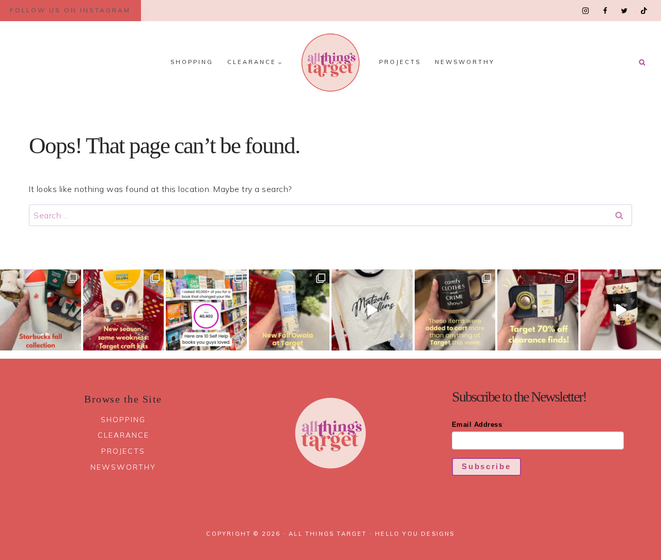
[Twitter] (624, 11)
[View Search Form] (642, 62)
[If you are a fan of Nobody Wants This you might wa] (372, 309)
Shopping (191, 62)
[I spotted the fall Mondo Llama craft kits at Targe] (123, 309)
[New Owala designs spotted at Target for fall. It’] (289, 309)
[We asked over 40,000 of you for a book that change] (206, 309)
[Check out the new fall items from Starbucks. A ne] (40, 309)
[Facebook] (605, 11)
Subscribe (486, 466)
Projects (400, 62)
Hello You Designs (414, 533)
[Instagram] (586, 11)
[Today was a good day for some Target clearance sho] (537, 309)
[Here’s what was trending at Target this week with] (455, 309)
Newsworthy (465, 62)
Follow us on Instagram (70, 10)
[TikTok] (644, 11)
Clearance (123, 435)
